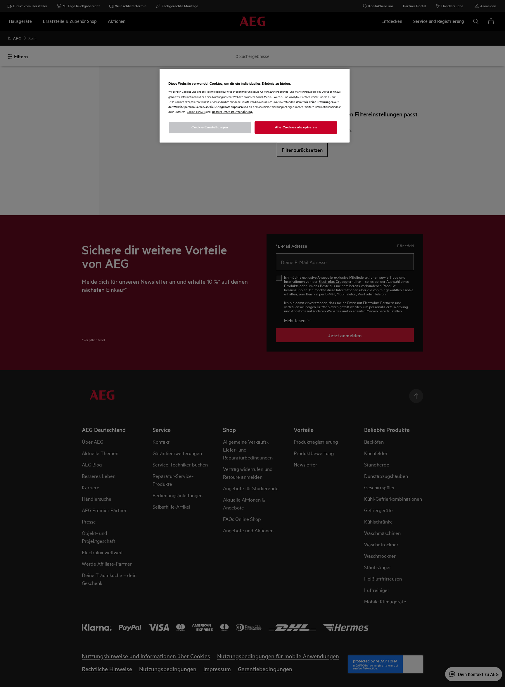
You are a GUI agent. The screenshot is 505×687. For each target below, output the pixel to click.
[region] (255, 106)
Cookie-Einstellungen (209, 127)
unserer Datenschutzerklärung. (232, 111)
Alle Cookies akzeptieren (296, 127)
